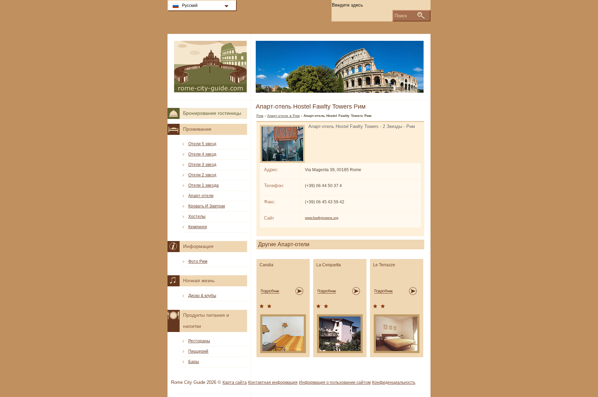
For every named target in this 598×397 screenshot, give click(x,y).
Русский (190, 5)
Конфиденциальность (393, 382)
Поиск (401, 15)
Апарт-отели (201, 195)
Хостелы (197, 216)
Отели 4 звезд (202, 154)
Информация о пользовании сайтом (335, 382)
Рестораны (199, 341)
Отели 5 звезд (202, 143)
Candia (266, 264)
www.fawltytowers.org (321, 218)
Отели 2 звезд (202, 175)
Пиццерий (198, 351)
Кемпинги (197, 226)
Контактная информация (273, 382)
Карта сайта (235, 382)
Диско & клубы (202, 295)
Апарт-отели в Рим (283, 116)
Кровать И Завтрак (206, 206)
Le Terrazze (384, 264)
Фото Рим (197, 261)
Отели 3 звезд (202, 164)
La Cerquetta (328, 264)
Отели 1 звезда (203, 185)
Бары (193, 361)
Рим (259, 116)
